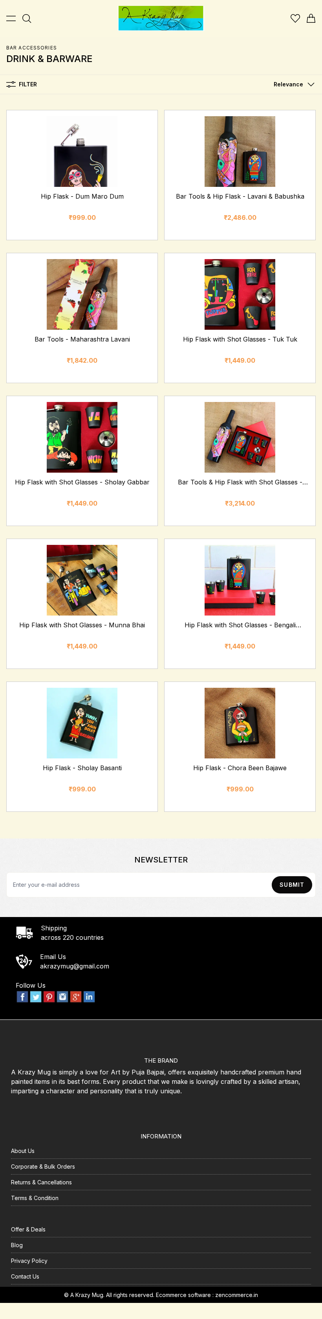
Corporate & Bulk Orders (43, 1166)
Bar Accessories (31, 48)
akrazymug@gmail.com (74, 966)
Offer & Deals (28, 1229)
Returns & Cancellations (41, 1182)
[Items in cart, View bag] (311, 18)
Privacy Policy (29, 1260)
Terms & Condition (35, 1198)
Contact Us (25, 1276)
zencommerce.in (236, 1295)
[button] (292, 84)
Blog (17, 1245)
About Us (23, 1150)
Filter (28, 84)
